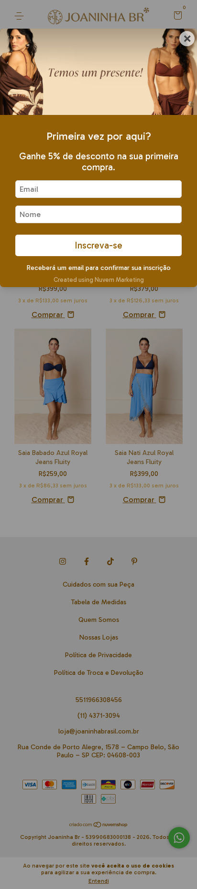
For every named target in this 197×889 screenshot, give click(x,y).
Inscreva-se (98, 245)
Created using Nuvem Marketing (99, 279)
